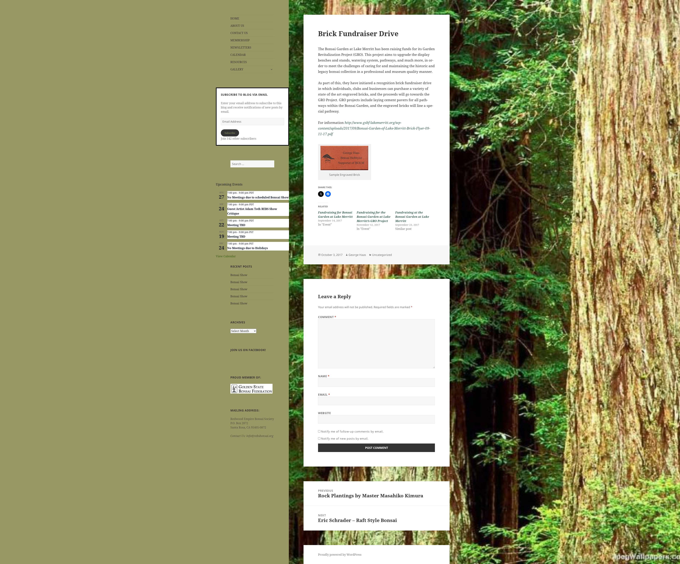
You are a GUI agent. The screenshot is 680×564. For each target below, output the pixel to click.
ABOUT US (237, 26)
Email (324, 395)
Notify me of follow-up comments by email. (352, 431)
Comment (327, 317)
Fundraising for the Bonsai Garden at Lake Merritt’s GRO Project (373, 217)
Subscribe (230, 132)
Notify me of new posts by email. (344, 438)
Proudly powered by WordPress (339, 555)
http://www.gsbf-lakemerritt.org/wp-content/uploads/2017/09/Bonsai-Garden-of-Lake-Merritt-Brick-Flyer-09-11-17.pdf (374, 128)
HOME (234, 18)
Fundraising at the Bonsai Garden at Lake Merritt (412, 217)
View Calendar (226, 256)
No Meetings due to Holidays (247, 248)
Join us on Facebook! (248, 350)
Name (324, 376)
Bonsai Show (238, 275)
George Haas (357, 255)
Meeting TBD (236, 225)
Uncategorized (382, 255)
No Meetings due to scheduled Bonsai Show (258, 197)
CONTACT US (239, 33)
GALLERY (236, 69)
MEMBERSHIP (240, 40)
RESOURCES (238, 62)
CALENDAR (238, 55)
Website (324, 413)
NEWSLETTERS (240, 47)
